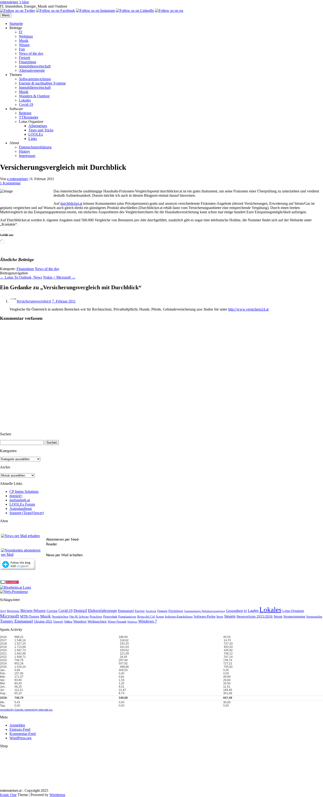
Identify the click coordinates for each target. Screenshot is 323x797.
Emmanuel (126, 611)
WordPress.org (20, 738)
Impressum (27, 156)
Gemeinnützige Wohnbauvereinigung (204, 611)
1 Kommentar (10, 183)
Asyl (3, 611)
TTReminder (28, 117)
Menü (5, 15)
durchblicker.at (71, 203)
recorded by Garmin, (12, 709)
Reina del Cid (146, 616)
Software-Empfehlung (179, 616)
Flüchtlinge (175, 611)
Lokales (25, 100)
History (24, 151)
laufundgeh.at (19, 500)
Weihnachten (97, 621)
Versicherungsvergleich (34, 301)
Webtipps (26, 36)
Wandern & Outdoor (34, 96)
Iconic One (8, 795)
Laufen (253, 611)
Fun (22, 49)
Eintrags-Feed (19, 729)
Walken (68, 621)
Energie (140, 611)
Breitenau (13, 611)
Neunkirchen (60, 616)
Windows (132, 621)
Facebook (151, 611)
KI (245, 611)
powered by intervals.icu (38, 709)
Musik (23, 41)
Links (32, 139)
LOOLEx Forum (22, 504)
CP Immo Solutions (24, 492)
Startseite (16, 24)
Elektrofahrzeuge (102, 610)
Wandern (80, 621)
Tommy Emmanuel (16, 621)
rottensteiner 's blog (14, 2)
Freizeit (24, 58)
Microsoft (9, 616)
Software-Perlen (204, 616)
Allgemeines (37, 126)
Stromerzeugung (294, 616)
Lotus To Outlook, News (21, 277)
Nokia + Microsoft (59, 277)
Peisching (96, 616)
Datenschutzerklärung (35, 147)
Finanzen (162, 611)
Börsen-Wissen (33, 610)
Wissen (24, 45)
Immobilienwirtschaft (35, 66)
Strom (278, 616)
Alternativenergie (32, 70)
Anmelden (17, 725)
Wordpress (57, 795)
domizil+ (16, 496)
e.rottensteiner (17, 179)
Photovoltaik (110, 616)
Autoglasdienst (20, 509)
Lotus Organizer (293, 611)
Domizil (80, 610)
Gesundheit (234, 611)
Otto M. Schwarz (79, 616)
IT (20, 32)
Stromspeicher (314, 616)
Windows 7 (147, 621)
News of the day (31, 53)
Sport (219, 616)
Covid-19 (26, 104)
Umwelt (58, 621)
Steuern (230, 616)
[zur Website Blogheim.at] (15, 587)
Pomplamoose (127, 616)
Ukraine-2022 (43, 621)
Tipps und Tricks (40, 130)
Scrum (160, 616)
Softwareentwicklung (35, 79)
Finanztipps (27, 62)
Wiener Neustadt (117, 621)
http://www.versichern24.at (248, 309)
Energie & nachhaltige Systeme (42, 83)
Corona (52, 611)
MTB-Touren (29, 616)
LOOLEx (35, 134)
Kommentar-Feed (22, 734)
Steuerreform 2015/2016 (254, 616)
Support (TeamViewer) (26, 513)
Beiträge (25, 113)
